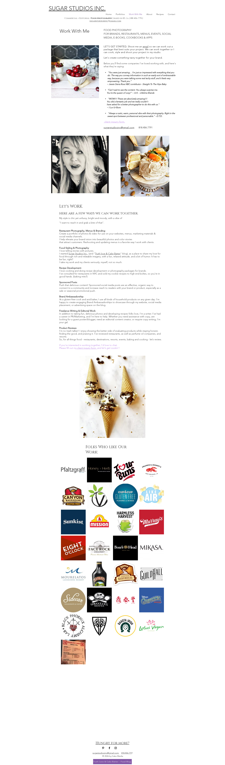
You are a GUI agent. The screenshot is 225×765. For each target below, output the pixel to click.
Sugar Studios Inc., (78, 253)
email (146, 46)
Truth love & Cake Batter (107, 253)
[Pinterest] (103, 748)
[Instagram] (115, 748)
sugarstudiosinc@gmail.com (105, 21)
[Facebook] (109, 748)
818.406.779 (126, 753)
